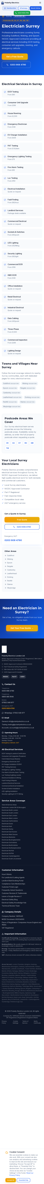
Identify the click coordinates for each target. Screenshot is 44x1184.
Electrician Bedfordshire (10, 845)
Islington (27, 964)
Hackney (34, 964)
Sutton (23, 975)
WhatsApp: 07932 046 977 (15, 713)
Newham (39, 969)
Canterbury (5, 986)
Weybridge (11, 406)
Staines (27, 402)
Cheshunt (17, 980)
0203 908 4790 (18, 64)
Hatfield (4, 980)
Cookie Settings (15, 1022)
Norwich (10, 997)
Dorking (32, 397)
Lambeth (14, 969)
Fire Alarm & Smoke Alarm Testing (13, 772)
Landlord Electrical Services (11, 783)
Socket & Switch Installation (11, 788)
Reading (11, 990)
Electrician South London (10, 813)
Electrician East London (9, 815)
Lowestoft (23, 999)
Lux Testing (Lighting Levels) (11, 775)
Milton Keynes (20, 993)
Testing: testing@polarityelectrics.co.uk (16, 724)
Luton (22, 995)
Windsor (23, 990)
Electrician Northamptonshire (11, 848)
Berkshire (5, 990)
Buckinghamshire (8, 993)
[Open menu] (40, 2)
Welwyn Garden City (29, 977)
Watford (5, 977)
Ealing (11, 973)
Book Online (35, 8)
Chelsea (21, 966)
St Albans (11, 977)
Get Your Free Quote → (22, 628)
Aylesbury (28, 993)
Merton (17, 975)
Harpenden (32, 980)
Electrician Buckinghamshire (11, 840)
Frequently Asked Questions (12, 890)
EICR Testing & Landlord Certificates (14, 753)
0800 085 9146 (8, 697)
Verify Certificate (37, 1022)
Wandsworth (6, 969)
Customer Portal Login (10, 887)
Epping (17, 984)
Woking (29, 383)
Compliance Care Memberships (13, 884)
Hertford (10, 980)
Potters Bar (24, 980)
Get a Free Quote (14, 56)
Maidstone (35, 984)
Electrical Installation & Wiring (11, 778)
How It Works (7, 874)
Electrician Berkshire (8, 837)
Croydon (33, 973)
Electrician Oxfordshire (9, 842)
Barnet (4, 971)
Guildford (11, 383)
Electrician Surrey (7, 829)
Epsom (10, 388)
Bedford (27, 995)
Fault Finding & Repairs (9, 780)
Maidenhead (31, 990)
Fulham (37, 966)
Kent (30, 984)
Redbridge (33, 971)
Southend (33, 982)
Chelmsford (11, 982)
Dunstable (34, 995)
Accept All (10, 1180)
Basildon (26, 982)
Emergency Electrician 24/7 (11, 761)
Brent (15, 973)
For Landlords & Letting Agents (13, 877)
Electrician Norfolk (8, 850)
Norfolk (4, 997)
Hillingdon (26, 973)
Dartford (12, 986)
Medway (19, 986)
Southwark (20, 969)
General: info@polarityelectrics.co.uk (15, 721)
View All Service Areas (9, 805)
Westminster (6, 966)
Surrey (5, 988)
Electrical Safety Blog (10, 899)
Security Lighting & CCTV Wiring (12, 794)
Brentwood (5, 984)
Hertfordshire (31, 975)
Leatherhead (12, 397)
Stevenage (18, 977)
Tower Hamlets (30, 969)
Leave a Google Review (11, 896)
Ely (21, 1001)
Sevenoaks (37, 986)
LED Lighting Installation (9, 791)
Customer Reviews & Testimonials (14, 893)
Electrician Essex (7, 823)
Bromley (4, 975)
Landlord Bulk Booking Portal (12, 881)
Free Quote (22, 520)
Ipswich (4, 999)
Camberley (11, 393)
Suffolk (36, 997)
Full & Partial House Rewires (11, 759)
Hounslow (5, 973)
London (14, 964)
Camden (21, 964)
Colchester (18, 982)
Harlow (12, 984)
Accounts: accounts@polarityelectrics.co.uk (18, 728)
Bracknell (39, 990)
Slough (17, 990)
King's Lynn (17, 997)
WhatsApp (24, 8)
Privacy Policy (4, 1022)
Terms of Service (25, 1022)
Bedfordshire (15, 995)
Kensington (14, 966)
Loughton (23, 984)
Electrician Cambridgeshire (11, 856)
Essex (4, 982)
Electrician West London (10, 818)
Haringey (15, 971)
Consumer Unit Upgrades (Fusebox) (14, 756)
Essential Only (23, 1180)
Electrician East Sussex (9, 832)
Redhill (10, 402)
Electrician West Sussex (10, 834)
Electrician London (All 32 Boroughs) (14, 807)
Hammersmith (29, 966)
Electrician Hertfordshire (10, 821)
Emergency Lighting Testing (11, 770)
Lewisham (11, 975)
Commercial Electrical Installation (13, 786)
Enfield (9, 971)
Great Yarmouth (27, 997)
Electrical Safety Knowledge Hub (14, 903)
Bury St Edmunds (13, 999)
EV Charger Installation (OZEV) (12, 764)
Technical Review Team (11, 906)
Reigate (27, 388)
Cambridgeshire (34, 999)
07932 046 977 (8, 702)
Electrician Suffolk (8, 853)
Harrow (20, 973)
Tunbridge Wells (27, 986)
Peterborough (15, 1001)
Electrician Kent (7, 826)
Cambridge (6, 1001)
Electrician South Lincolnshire (11, 859)
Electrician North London (10, 810)
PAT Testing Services (9, 767)
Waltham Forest (24, 971)
